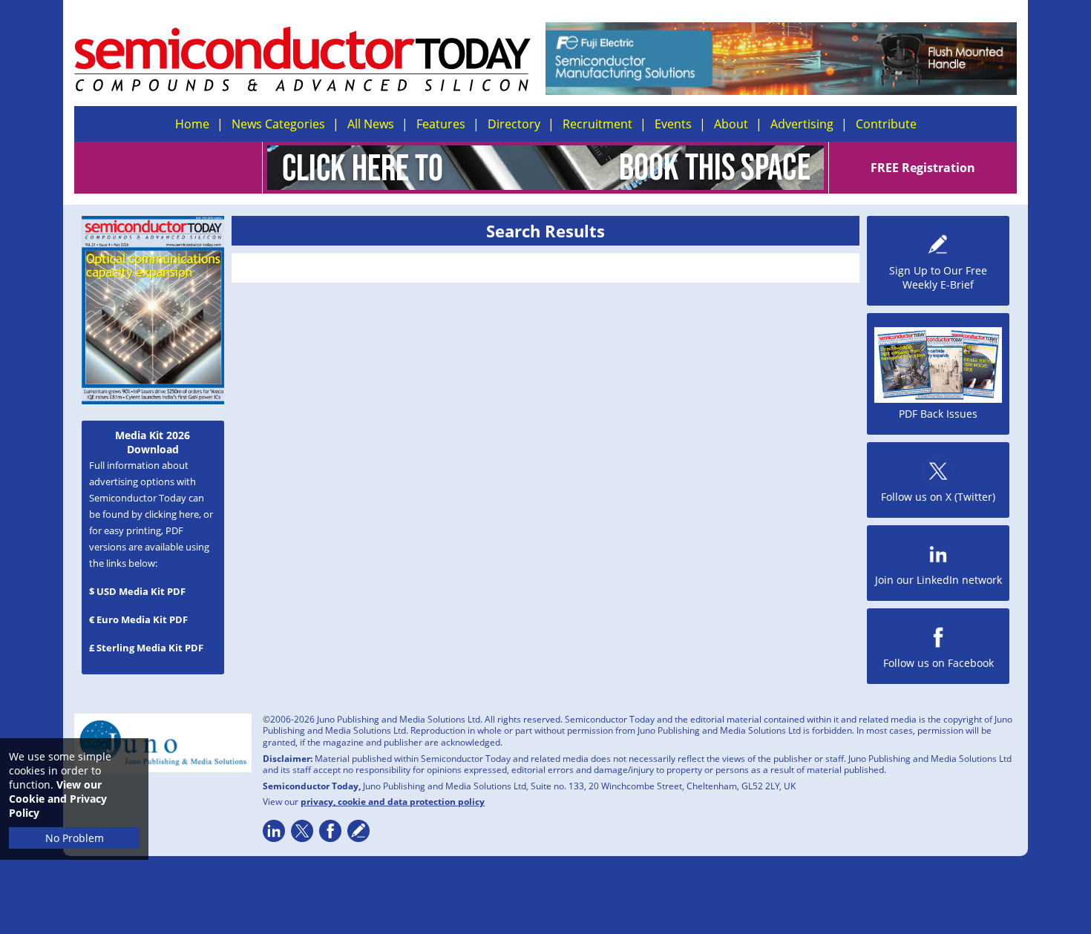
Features (440, 124)
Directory (514, 124)
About (731, 124)
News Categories (278, 124)
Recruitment (597, 124)
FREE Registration (923, 167)
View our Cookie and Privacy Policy (58, 798)
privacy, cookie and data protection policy (393, 801)
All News (370, 124)
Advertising (801, 124)
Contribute (886, 124)
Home (192, 124)
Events (673, 124)
